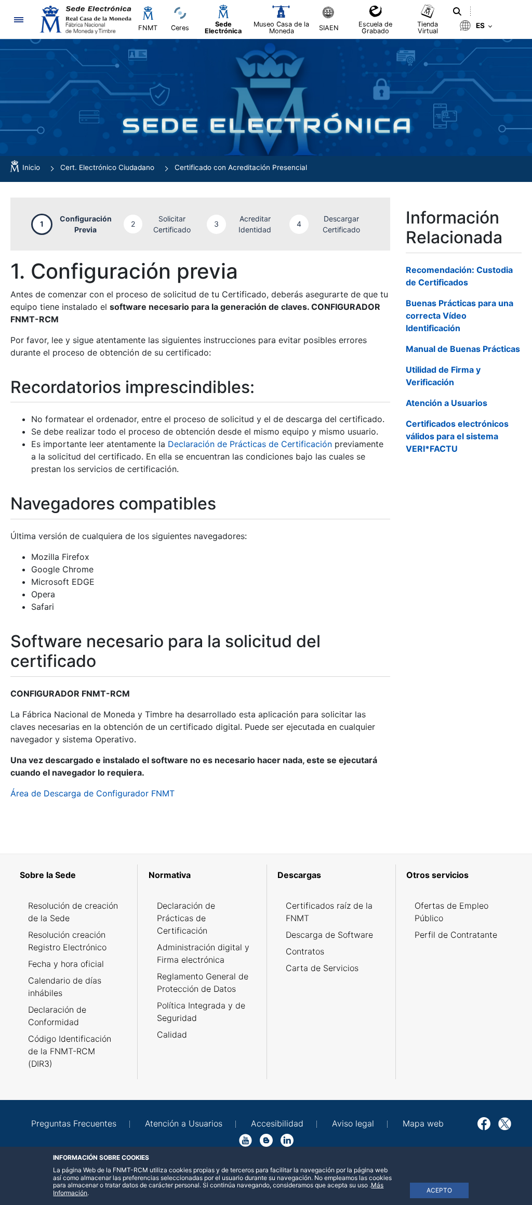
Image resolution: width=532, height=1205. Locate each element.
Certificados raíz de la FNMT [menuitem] (329, 911)
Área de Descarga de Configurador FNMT (92, 793)
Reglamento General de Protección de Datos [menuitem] (202, 982)
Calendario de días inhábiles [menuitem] (64, 986)
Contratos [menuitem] (305, 951)
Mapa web (423, 1123)
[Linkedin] (287, 1139)
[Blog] (266, 1139)
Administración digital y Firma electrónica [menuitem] (203, 953)
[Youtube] (245, 1139)
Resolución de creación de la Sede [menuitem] (73, 911)
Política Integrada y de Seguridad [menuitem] (201, 1011)
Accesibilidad (277, 1123)
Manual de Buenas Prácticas (463, 349)
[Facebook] (483, 1123)
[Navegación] (18, 19)
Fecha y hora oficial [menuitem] (66, 964)
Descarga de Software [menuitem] (329, 934)
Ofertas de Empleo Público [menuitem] (451, 911)
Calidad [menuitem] (172, 1034)
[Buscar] (457, 11)
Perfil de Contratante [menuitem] (456, 934)
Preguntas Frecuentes (73, 1123)
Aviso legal (353, 1123)
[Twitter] (504, 1123)
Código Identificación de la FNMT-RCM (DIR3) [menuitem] (69, 1051)
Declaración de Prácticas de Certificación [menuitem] (186, 918)
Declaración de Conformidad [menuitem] (57, 1015)
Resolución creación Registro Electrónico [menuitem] (67, 940)
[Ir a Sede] (84, 19)
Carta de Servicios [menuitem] (322, 968)
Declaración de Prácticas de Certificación (250, 444)
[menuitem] (75, 875)
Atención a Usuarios (446, 403)
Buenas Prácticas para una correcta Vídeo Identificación (459, 315)
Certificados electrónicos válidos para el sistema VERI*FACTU (457, 436)
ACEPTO (439, 1190)
